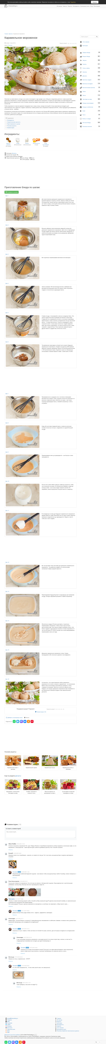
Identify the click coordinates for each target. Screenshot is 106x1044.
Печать (27, 717)
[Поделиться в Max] (21, 721)
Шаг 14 (7, 620)
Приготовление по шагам (13, 124)
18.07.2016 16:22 (33, 947)
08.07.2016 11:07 (26, 982)
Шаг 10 (7, 481)
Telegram (9, 1020)
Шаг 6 (7, 342)
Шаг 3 (7, 254)
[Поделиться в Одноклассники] (28, 721)
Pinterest (9, 1026)
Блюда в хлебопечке (91, 107)
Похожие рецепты (11, 125)
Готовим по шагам (12, 192)
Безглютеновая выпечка (91, 87)
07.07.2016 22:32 (18, 957)
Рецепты (70, 6)
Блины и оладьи (91, 118)
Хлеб (91, 111)
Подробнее (73, 2)
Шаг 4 (7, 283)
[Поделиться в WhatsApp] (14, 721)
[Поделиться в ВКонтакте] (24, 721)
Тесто (91, 115)
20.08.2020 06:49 (17, 853)
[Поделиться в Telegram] (17, 721)
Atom (8, 1031)
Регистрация (97, 6)
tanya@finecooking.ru (12, 1018)
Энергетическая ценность (13, 122)
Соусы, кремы (91, 68)
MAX (8, 1021)
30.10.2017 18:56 (19, 899)
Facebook (9, 1023)
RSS (8, 1032)
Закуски (91, 60)
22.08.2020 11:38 (25, 872)
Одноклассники (11, 1029)
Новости (65, 6)
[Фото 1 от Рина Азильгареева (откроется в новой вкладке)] (17, 892)
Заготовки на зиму (91, 99)
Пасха (91, 95)
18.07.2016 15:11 (19, 918)
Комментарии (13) (41, 712)
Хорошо (94, 2)
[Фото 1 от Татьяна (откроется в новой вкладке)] (18, 975)
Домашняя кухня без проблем (12, 1034)
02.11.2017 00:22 (25, 910)
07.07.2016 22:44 (25, 965)
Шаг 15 (7, 650)
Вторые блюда (91, 56)
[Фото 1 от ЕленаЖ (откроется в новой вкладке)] (12, 864)
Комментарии (10, 127)
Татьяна (10, 45)
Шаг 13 (7, 591)
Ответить (11, 849)
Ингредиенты (76, 6)
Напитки (91, 72)
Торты (91, 91)
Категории (85, 45)
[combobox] (87, 36)
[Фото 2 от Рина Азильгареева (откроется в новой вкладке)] (33, 892)
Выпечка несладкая (91, 83)
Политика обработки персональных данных (68, 1031)
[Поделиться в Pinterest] (32, 721)
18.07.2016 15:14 (25, 928)
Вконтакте (9, 1027)
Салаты (91, 64)
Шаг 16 (7, 679)
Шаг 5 (7, 312)
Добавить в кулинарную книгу (15, 717)
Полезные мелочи (91, 126)
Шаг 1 (7, 195)
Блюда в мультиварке (91, 103)
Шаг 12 (7, 562)
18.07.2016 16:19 (28, 937)
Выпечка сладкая (91, 79)
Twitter (8, 1024)
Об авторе (59, 6)
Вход (91, 6)
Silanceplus (12, 899)
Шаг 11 (7, 510)
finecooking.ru (12, 6)
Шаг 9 (7, 452)
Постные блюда (91, 122)
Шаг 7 (7, 393)
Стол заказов (86, 42)
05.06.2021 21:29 (21, 844)
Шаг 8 (7, 423)
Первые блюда (91, 52)
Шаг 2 (7, 225)
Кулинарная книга (85, 6)
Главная (6, 33)
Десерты (11, 33)
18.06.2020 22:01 (24, 881)
